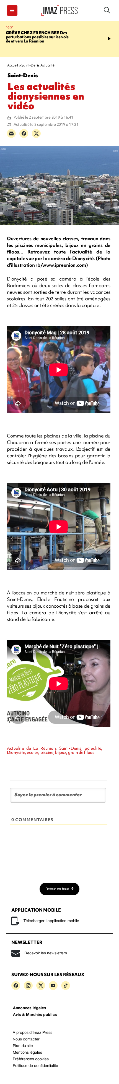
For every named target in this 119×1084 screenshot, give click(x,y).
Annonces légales (29, 1008)
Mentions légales (27, 1052)
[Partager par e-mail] (11, 133)
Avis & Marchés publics (35, 1015)
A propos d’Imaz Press (32, 1033)
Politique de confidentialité (35, 1066)
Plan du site (23, 1046)
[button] (12, 10)
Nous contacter (26, 1039)
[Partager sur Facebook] (23, 133)
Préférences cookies (31, 1059)
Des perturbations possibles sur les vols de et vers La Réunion (37, 37)
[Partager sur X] (36, 133)
